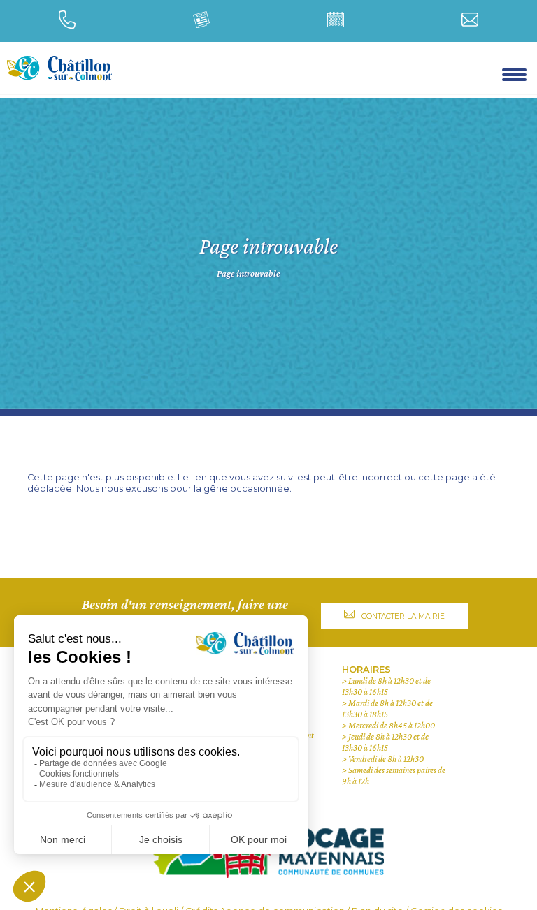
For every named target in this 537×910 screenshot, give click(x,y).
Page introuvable (248, 274)
